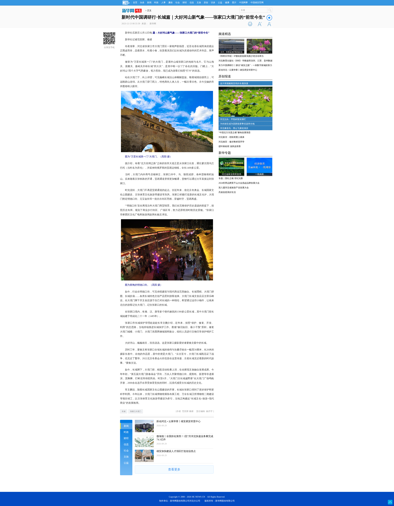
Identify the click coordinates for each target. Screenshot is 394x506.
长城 (123, 411)
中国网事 (243, 3)
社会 (177, 3)
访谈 (213, 3)
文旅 (199, 3)
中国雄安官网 (257, 3)
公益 (220, 3)
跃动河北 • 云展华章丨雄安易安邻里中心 (179, 421)
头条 (142, 3)
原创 (206, 3)
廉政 (170, 3)
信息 (192, 3)
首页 (135, 3)
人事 (163, 3)
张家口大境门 (135, 411)
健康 (227, 3)
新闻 (149, 3)
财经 (185, 3)
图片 (234, 3)
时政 (156, 3)
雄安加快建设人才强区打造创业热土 (176, 451)
